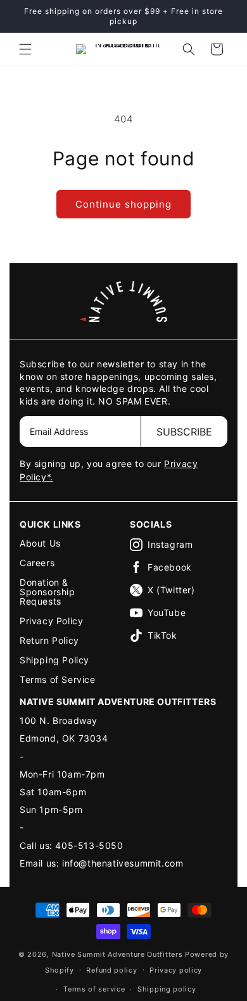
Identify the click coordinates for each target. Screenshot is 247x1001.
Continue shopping (123, 204)
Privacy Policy (51, 620)
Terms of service (94, 989)
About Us (40, 543)
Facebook (170, 567)
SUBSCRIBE (184, 431)
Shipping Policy (54, 659)
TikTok (162, 635)
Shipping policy (166, 989)
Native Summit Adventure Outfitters (117, 954)
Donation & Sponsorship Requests (47, 592)
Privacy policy (175, 970)
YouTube (167, 612)
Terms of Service (58, 679)
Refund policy (111, 970)
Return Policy (49, 640)
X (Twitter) (171, 589)
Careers (37, 562)
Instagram (170, 544)
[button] (25, 49)
